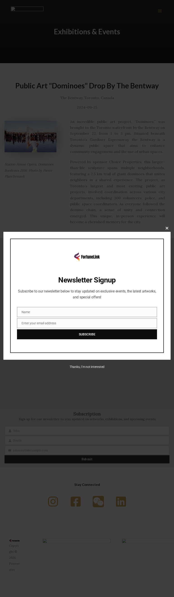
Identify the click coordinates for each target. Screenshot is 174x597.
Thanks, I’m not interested (87, 367)
